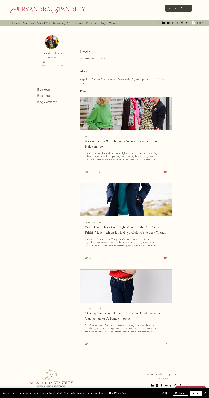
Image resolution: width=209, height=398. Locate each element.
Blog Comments (47, 102)
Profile (41, 83)
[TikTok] (181, 22)
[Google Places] (177, 22)
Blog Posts (43, 89)
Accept (195, 393)
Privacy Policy (121, 393)
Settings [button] (166, 393)
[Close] (205, 393)
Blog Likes (43, 96)
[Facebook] (172, 22)
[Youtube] (168, 22)
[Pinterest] (186, 22)
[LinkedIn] (163, 22)
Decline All (180, 393)
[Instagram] (158, 22)
